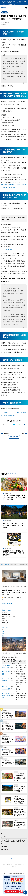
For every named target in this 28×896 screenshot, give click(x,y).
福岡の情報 (4, 12)
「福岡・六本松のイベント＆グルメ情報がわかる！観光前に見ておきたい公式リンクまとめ (13, 841)
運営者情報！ (4, 847)
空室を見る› (5, 627)
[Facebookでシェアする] (8, 425)
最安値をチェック (6, 610)
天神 (3, 634)
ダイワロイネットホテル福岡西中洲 (6, 695)
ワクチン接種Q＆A (6, 249)
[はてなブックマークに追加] (14, 425)
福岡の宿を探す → (7, 603)
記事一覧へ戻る (14, 437)
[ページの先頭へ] (25, 892)
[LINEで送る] (19, 425)
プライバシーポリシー (7, 837)
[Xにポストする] (3, 425)
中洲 (3, 636)
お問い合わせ (4, 850)
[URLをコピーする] (24, 425)
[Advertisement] (14, 458)
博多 (3, 631)
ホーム (3, 834)
